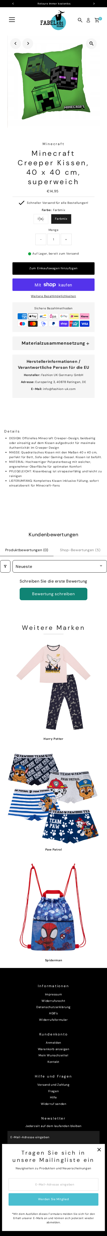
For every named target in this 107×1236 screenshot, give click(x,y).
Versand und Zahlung (53, 1085)
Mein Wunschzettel (53, 1055)
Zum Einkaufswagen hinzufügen (53, 268)
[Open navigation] (11, 20)
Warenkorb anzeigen (53, 1049)
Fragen (53, 1091)
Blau (43, 219)
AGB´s (53, 1013)
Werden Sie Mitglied (53, 1199)
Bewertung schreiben (53, 593)
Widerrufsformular (53, 1020)
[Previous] (15, 43)
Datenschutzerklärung (53, 1007)
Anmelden (53, 1043)
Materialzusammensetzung (53, 343)
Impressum (53, 994)
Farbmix (61, 219)
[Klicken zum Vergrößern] (91, 43)
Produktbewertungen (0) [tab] (26, 550)
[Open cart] (97, 20)
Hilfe (53, 1097)
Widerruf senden (53, 1104)
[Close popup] (99, 1149)
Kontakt (53, 1062)
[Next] (27, 43)
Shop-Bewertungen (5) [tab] (80, 550)
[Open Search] (80, 20)
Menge (54, 230)
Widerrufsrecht (53, 1001)
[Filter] (5, 566)
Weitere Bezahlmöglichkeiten (53, 296)
